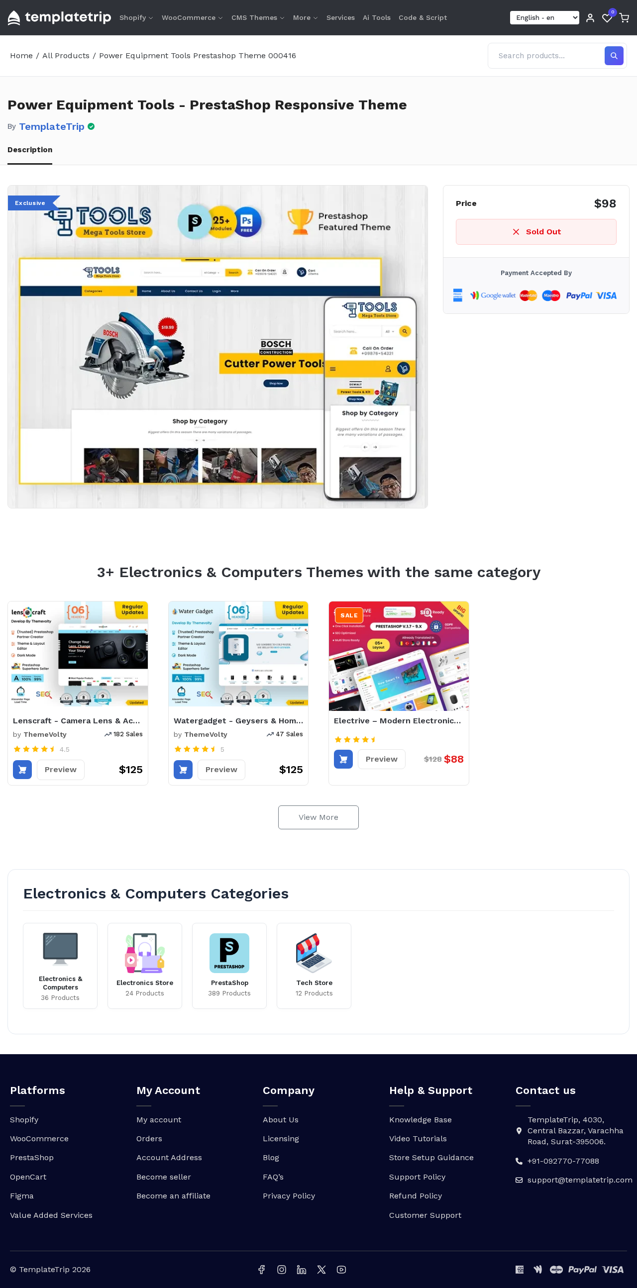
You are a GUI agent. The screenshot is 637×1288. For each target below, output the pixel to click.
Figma (22, 1195)
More (302, 17)
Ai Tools (377, 17)
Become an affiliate (173, 1195)
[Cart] (624, 18)
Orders (149, 1138)
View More (318, 817)
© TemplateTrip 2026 (50, 1269)
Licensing (281, 1138)
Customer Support (425, 1215)
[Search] (614, 55)
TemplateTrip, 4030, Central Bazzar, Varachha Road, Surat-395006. (576, 1131)
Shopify (132, 17)
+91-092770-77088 (563, 1161)
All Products (66, 55)
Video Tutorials (418, 1138)
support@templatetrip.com (580, 1180)
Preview (61, 769)
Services (340, 17)
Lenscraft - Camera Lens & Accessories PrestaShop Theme (78, 720)
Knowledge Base (420, 1119)
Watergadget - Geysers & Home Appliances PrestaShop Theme (239, 720)
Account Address (169, 1157)
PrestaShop (32, 1157)
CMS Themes (254, 17)
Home (21, 55)
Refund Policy (415, 1195)
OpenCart (28, 1177)
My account (158, 1119)
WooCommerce (188, 17)
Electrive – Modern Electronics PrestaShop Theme (399, 720)
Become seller (163, 1177)
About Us (281, 1119)
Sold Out (543, 231)
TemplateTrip (52, 126)
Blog (271, 1157)
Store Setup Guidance (431, 1157)
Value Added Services (51, 1215)
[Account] (590, 18)
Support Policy (417, 1177)
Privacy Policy (289, 1195)
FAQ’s (273, 1177)
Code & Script (423, 17)
